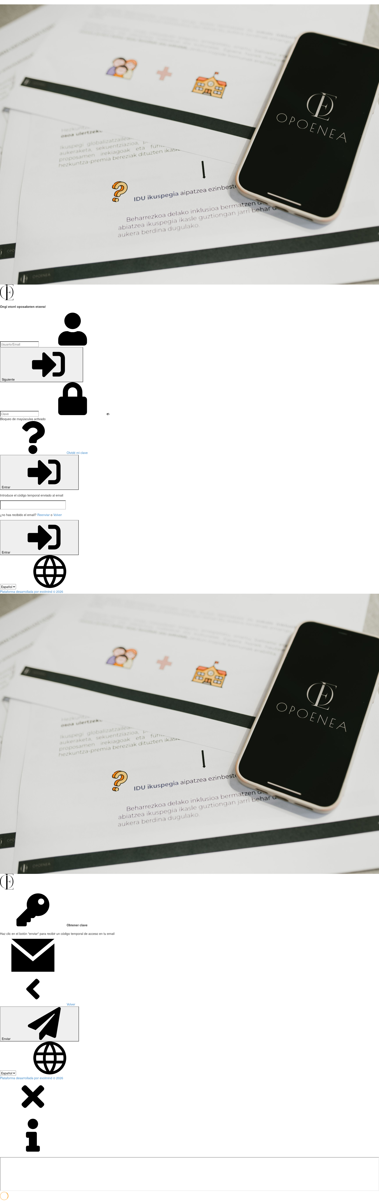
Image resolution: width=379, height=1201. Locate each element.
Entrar (6, 487)
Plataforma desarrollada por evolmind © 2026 (31, 591)
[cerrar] (33, 1112)
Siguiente (9, 379)
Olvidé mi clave (77, 452)
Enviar (6, 1038)
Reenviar (43, 515)
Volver (57, 515)
